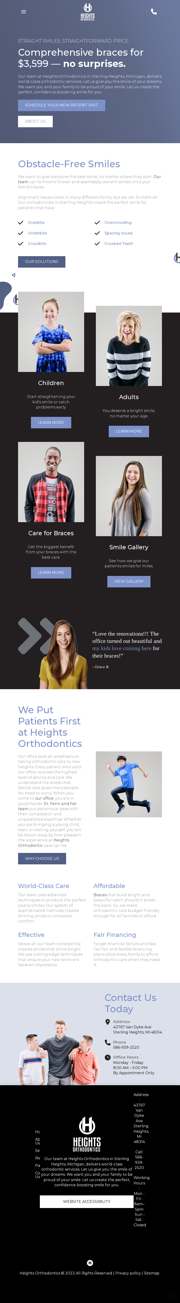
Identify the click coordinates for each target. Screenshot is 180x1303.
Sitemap (151, 1273)
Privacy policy (128, 1273)
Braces (100, 895)
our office (44, 798)
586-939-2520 (126, 1047)
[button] (23, 11)
